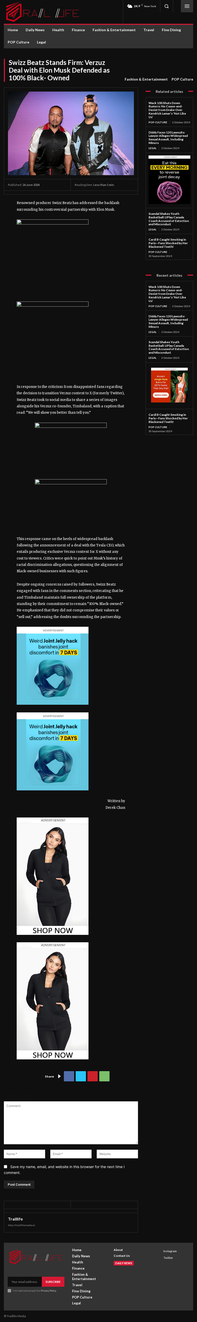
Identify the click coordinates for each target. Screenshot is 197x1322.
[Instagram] (158, 1251)
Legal (152, 148)
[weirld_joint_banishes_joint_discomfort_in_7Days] (52, 709)
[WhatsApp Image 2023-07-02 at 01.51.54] (52, 223)
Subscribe (53, 1281)
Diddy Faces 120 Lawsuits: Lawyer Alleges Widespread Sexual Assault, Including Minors (168, 137)
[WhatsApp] (104, 1076)
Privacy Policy (48, 1290)
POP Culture (182, 79)
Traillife (15, 1219)
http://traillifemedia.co (21, 1225)
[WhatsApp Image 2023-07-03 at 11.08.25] (52, 939)
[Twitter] (81, 1076)
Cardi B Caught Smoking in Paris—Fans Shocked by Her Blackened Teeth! (168, 243)
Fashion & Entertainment (146, 79)
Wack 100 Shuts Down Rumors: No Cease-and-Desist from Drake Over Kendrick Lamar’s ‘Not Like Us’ (167, 110)
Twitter (168, 1257)
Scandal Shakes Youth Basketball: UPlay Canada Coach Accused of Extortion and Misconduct (169, 219)
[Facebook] (69, 1076)
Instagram (170, 1251)
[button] (166, 6)
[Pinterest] (92, 1076)
